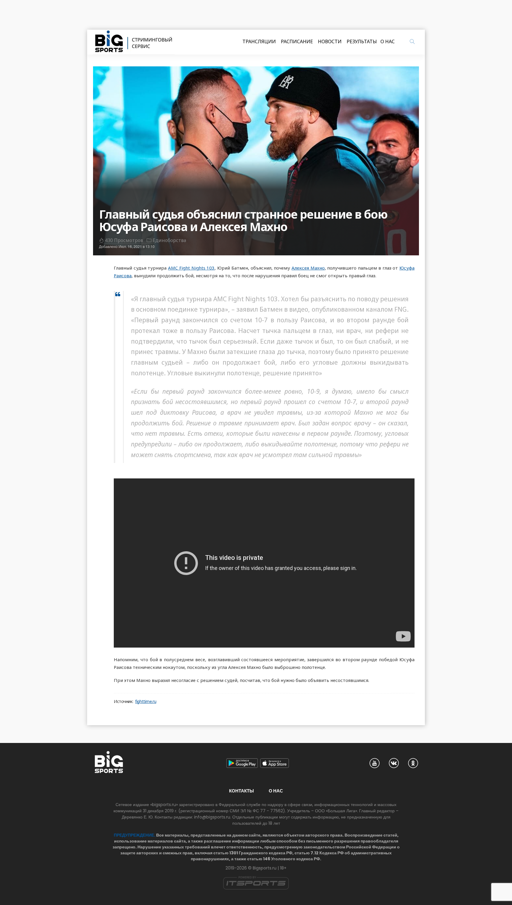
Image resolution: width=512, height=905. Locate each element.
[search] (412, 41)
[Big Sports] (134, 42)
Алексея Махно (308, 268)
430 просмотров (124, 240)
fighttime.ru (145, 701)
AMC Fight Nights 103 (191, 268)
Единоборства (169, 240)
